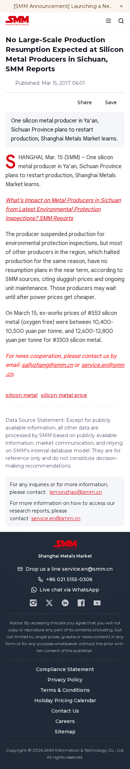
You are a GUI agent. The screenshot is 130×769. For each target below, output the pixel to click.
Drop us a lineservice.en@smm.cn (69, 569)
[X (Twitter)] (49, 603)
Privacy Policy (65, 680)
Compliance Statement (65, 669)
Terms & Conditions (65, 690)
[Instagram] (33, 603)
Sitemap (65, 732)
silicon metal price (64, 395)
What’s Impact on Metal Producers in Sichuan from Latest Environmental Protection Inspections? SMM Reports (63, 209)
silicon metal (21, 395)
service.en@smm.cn (55, 518)
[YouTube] (97, 603)
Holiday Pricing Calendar (65, 700)
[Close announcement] (121, 6)
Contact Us (65, 711)
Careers (65, 721)
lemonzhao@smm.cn (76, 492)
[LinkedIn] (65, 603)
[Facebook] (81, 603)
